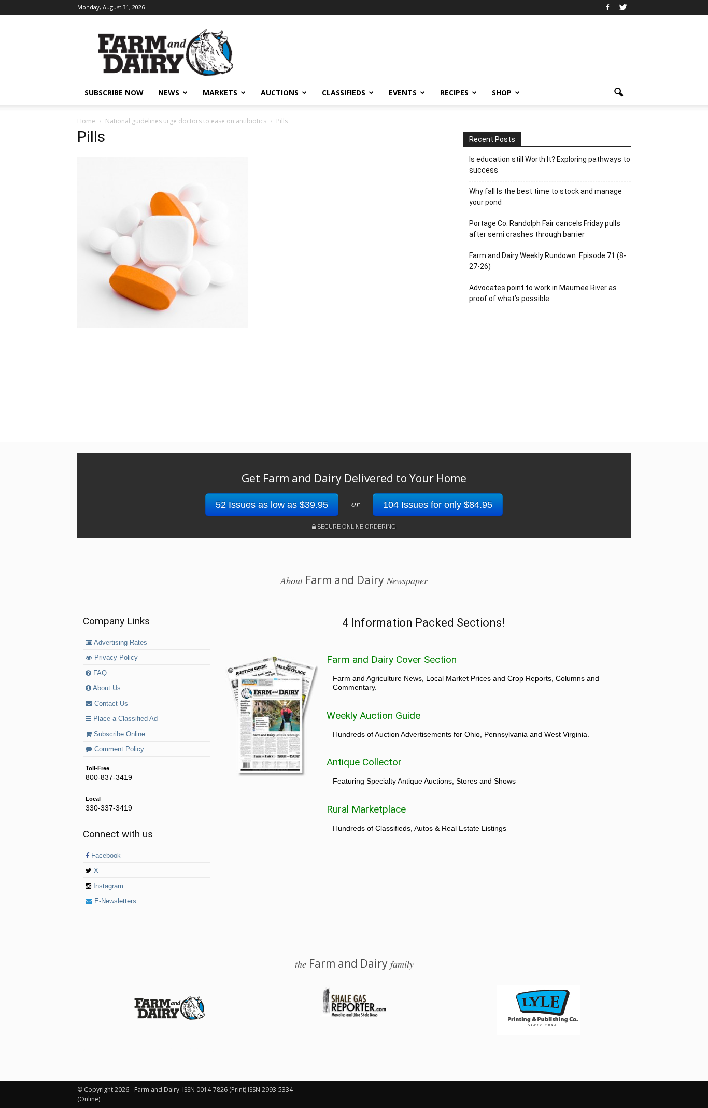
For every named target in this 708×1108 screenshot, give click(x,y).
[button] (618, 92)
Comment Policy (118, 749)
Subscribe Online (118, 734)
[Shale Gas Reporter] (354, 1015)
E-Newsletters (114, 901)
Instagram (107, 886)
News (168, 92)
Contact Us (110, 703)
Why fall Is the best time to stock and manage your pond (545, 196)
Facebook (105, 855)
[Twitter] (623, 7)
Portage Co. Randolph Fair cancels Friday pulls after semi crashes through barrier (544, 228)
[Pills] (162, 325)
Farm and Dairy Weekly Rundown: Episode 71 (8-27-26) (547, 261)
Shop (502, 92)
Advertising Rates (119, 642)
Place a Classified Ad (124, 718)
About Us (106, 688)
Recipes (454, 92)
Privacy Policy (115, 657)
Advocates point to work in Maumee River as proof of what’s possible (543, 293)
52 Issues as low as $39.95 (272, 505)
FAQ (99, 673)
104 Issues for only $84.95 (437, 505)
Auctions (280, 92)
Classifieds (343, 92)
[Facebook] (607, 7)
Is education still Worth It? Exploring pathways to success (549, 164)
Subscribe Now (114, 92)
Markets (220, 92)
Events (403, 92)
